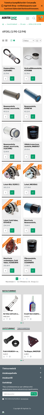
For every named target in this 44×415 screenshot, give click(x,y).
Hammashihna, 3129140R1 (9, 69)
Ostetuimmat (8, 328)
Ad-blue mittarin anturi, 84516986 (11, 314)
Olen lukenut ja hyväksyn (16, 399)
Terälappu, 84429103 (32, 351)
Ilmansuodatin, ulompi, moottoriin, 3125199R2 (11, 146)
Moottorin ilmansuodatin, (30, 221)
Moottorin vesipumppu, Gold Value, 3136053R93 (11, 260)
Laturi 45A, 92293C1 (11, 184)
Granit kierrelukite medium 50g (32, 314)
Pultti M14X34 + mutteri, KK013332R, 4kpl (11, 351)
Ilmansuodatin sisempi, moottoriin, (11, 107)
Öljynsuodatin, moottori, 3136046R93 (30, 260)
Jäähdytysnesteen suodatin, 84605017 (32, 145)
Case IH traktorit (12, 24)
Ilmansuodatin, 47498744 (30, 107)
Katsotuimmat (9, 291)
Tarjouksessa (23, 328)
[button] (21, 322)
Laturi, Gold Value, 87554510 (11, 221)
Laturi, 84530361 (30, 184)
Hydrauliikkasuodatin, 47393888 (33, 69)
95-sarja (22, 24)
